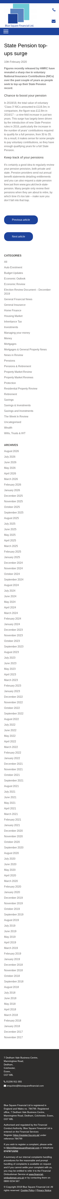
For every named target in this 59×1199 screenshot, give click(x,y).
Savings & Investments (17, 405)
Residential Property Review (20, 388)
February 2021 (12, 819)
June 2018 (10, 998)
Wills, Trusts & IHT (15, 433)
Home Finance (12, 310)
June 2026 (10, 462)
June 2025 (10, 529)
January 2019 (12, 959)
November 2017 (13, 1037)
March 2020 (11, 881)
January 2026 (12, 490)
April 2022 (10, 741)
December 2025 (13, 495)
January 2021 (12, 825)
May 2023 (10, 668)
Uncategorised (12, 422)
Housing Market (13, 316)
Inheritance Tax (13, 321)
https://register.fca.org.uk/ (26, 1135)
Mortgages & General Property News (25, 349)
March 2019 (11, 948)
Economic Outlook (14, 278)
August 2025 (11, 518)
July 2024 (9, 590)
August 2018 (11, 987)
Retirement (10, 394)
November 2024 (13, 568)
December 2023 (13, 629)
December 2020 (13, 830)
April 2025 (10, 540)
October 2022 (12, 708)
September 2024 (13, 579)
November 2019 (13, 903)
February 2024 (12, 618)
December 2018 (13, 964)
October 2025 (12, 507)
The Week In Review (16, 416)
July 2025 (9, 523)
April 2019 (10, 942)
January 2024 (12, 624)
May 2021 (10, 802)
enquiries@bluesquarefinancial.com (25, 1085)
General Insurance (15, 304)
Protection (10, 383)
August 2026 (11, 451)
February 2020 (12, 886)
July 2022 (9, 724)
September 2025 (13, 512)
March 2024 (11, 613)
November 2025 (13, 501)
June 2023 (10, 663)
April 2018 (10, 1009)
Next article (18, 236)
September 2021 (13, 780)
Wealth (8, 427)
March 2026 (11, 479)
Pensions (9, 360)
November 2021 (13, 769)
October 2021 (12, 775)
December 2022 (13, 696)
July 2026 (9, 456)
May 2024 (10, 601)
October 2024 (12, 574)
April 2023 (10, 674)
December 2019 (13, 897)
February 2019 (12, 953)
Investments (11, 327)
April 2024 (10, 607)
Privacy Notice (44, 1190)
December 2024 (13, 562)
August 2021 (11, 786)
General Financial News (18, 299)
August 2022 (11, 719)
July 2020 (9, 858)
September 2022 (13, 713)
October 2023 (12, 641)
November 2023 (13, 635)
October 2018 (12, 976)
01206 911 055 (14, 1081)
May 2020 (10, 869)
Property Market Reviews (18, 377)
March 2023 (11, 680)
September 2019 (13, 914)
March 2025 (11, 546)
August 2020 (11, 853)
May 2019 (10, 936)
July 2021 (9, 791)
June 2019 (10, 931)
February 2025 (12, 551)
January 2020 (12, 892)
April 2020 (10, 875)
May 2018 (10, 1003)
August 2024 (11, 585)
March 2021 (11, 814)
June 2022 (10, 730)
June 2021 (10, 797)
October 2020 (12, 842)
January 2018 (12, 1026)
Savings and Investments (18, 411)
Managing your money (17, 332)
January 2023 (12, 691)
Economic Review (14, 284)
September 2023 (13, 646)
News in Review (13, 355)
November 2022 (13, 702)
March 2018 (11, 1015)
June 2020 (10, 864)
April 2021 (10, 808)
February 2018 (12, 1020)
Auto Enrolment (13, 267)
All (5, 261)
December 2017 (13, 1031)
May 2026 (10, 467)
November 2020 (13, 836)
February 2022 (12, 752)
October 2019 (12, 909)
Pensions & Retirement (17, 366)
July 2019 (9, 925)
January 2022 (12, 758)
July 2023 (9, 657)
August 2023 (11, 652)
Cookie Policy (28, 1190)
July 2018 (9, 992)
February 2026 (12, 484)
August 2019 (11, 920)
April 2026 (10, 473)
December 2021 (13, 763)
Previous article (21, 219)
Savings (9, 399)
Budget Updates (13, 273)
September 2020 (13, 847)
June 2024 (10, 596)
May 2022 (10, 735)
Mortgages (10, 344)
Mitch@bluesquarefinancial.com (22, 1147)
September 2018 (13, 981)
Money (8, 338)
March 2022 (11, 747)
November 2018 (13, 970)
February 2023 (12, 685)
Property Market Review (18, 371)
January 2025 (12, 557)
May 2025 (10, 534)
